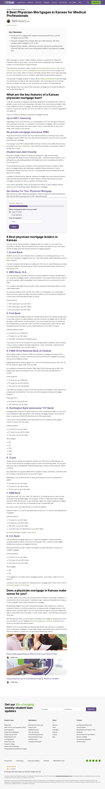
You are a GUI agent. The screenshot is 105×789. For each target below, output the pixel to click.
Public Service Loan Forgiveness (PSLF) (15, 727)
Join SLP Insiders (81, 727)
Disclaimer (46, 760)
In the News (55, 729)
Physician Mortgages (18, 9)
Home (8, 9)
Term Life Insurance (33, 732)
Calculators (38, 2)
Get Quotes (96, 2)
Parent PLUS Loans (9, 741)
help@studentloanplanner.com (64, 776)
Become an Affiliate (82, 737)
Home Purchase (17, 212)
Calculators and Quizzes (35, 741)
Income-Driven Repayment (11, 732)
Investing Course (32, 739)
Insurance (54, 2)
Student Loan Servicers (10, 734)
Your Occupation (15, 218)
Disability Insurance (33, 729)
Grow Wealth (72, 2)
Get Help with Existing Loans (84, 725)
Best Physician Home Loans (35, 725)
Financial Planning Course (35, 737)
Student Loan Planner (9, 2)
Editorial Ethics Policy (59, 760)
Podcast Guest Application (84, 739)
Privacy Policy (8, 760)
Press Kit (54, 732)
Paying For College (9, 744)
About (80, 2)
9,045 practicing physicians (46, 68)
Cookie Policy (20, 760)
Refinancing (7, 725)
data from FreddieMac (22, 146)
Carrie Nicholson (22, 20)
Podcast (54, 734)
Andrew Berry (31, 532)
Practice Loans (32, 727)
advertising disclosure (12, 25)
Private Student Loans (10, 737)
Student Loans (21, 2)
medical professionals (47, 79)
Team (54, 727)
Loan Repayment (8, 739)
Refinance (30, 2)
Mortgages (46, 2)
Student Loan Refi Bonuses (11, 746)
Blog (53, 737)
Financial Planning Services (35, 734)
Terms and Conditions (34, 760)
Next (14, 227)
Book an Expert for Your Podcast (85, 734)
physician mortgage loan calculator (40, 621)
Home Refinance (17, 215)
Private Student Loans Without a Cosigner (15, 748)
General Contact (81, 741)
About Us (54, 725)
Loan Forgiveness (9, 729)
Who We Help (63, 2)
